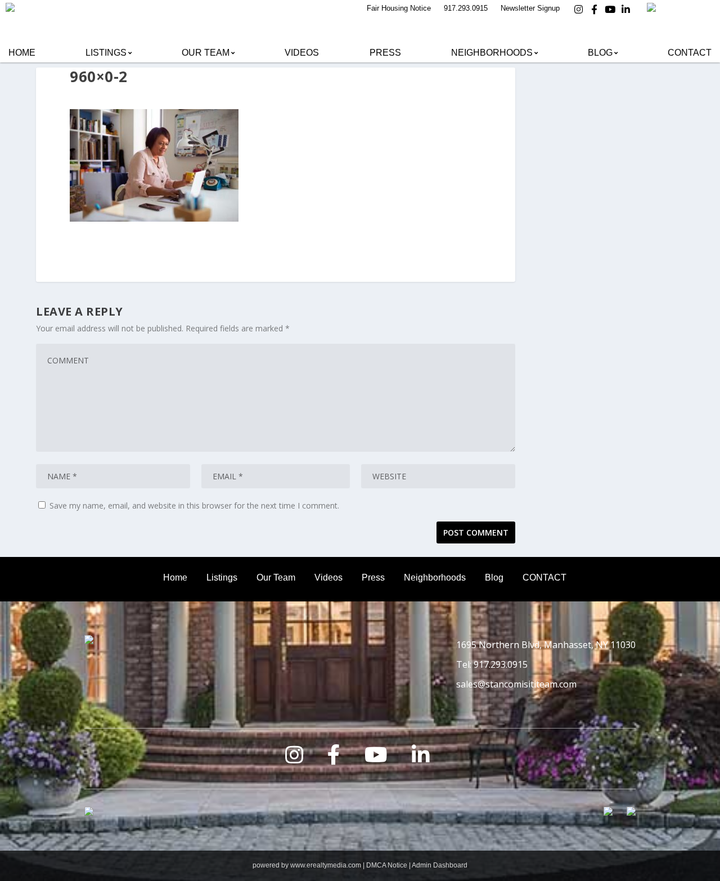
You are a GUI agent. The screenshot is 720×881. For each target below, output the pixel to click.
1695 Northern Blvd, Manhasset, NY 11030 (546, 645)
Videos (302, 52)
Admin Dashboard (439, 865)
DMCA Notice (386, 865)
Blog (600, 52)
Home (21, 52)
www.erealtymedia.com (325, 865)
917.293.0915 (466, 8)
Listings (106, 52)
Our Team (206, 52)
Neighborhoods (492, 52)
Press (385, 52)
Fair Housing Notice (399, 8)
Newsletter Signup (530, 8)
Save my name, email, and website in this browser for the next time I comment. (194, 505)
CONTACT (544, 577)
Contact (690, 52)
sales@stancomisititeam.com (516, 684)
